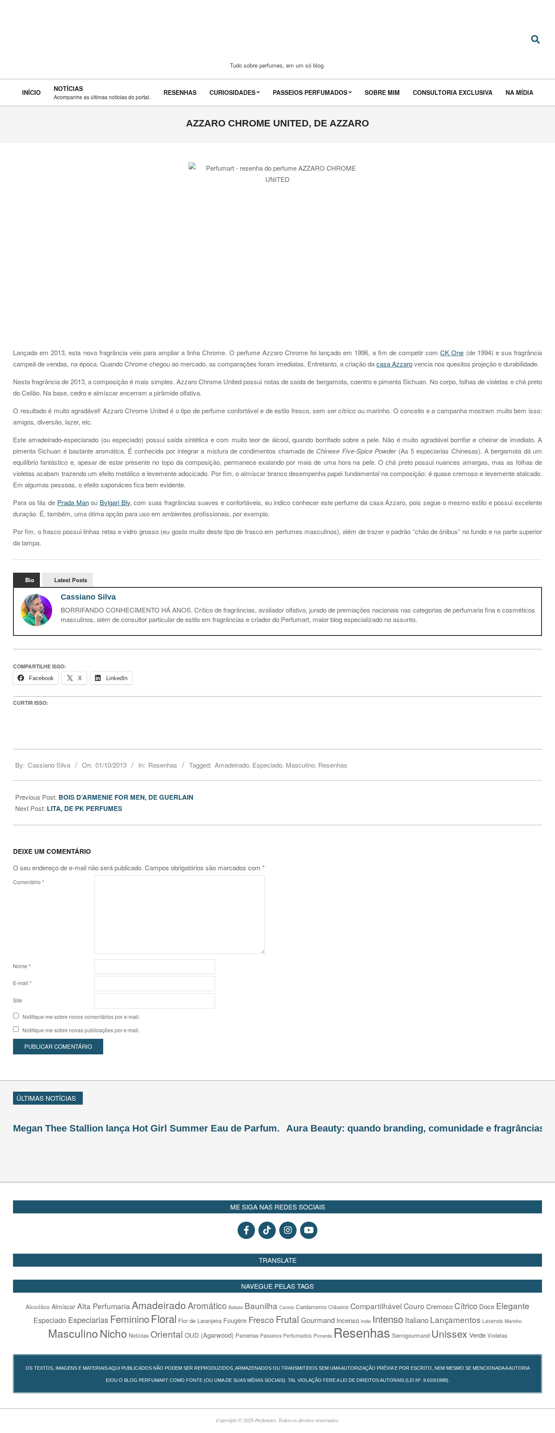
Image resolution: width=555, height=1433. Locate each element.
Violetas (497, 1335)
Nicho (113, 1333)
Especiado (267, 764)
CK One (452, 352)
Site (17, 1000)
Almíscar (63, 1306)
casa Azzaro (394, 363)
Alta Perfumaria (103, 1305)
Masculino (300, 764)
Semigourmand (411, 1335)
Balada (236, 1306)
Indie (366, 1320)
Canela (286, 1307)
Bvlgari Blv (115, 502)
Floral (163, 1318)
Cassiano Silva (88, 597)
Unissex (449, 1333)
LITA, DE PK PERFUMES (85, 808)
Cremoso (439, 1306)
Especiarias (88, 1319)
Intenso (387, 1319)
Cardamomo (311, 1307)
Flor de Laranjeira (200, 1320)
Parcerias (246, 1335)
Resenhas (162, 764)
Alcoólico (38, 1306)
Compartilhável (376, 1305)
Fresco (261, 1319)
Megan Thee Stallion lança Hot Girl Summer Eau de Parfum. (146, 1128)
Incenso (347, 1320)
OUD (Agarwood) (209, 1334)
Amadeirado (232, 764)
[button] (538, 1097)
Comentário (28, 881)
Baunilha (261, 1305)
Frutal (287, 1319)
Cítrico (465, 1305)
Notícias (139, 1335)
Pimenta (322, 1335)
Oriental (166, 1333)
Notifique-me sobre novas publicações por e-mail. (81, 1030)
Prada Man (73, 502)
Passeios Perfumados (286, 1335)
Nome (22, 965)
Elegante (512, 1305)
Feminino (129, 1319)
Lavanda (492, 1320)
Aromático (207, 1305)
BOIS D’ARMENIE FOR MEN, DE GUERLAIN (126, 797)
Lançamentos (455, 1319)
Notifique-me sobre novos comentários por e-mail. (81, 1016)
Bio (29, 580)
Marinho (513, 1320)
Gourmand (318, 1320)
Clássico (338, 1307)
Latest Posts (70, 580)
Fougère (235, 1320)
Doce (486, 1306)
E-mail (22, 982)
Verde (477, 1334)
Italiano (416, 1319)
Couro (414, 1305)
